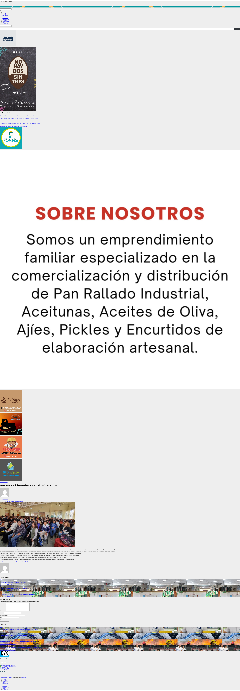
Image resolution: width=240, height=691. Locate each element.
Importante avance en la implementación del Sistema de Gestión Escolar (14, 561)
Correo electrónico (4, 615)
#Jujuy (21, 501)
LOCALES (4, 20)
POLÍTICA (4, 14)
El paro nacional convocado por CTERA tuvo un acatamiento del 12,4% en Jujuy (17, 594)
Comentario (2, 610)
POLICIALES (5, 18)
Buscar (1, 27)
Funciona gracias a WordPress (6, 677)
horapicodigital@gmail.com (9, 665)
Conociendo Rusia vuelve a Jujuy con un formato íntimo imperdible (13, 126)
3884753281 (6, 669)
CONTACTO (5, 23)
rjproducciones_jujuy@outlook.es (10, 666)
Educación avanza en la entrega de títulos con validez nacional (13, 582)
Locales (6, 482)
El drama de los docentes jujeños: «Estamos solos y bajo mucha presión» (15, 588)
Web (1, 617)
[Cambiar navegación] (0, 10)
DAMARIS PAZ (9, 584)
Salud (1, 627)
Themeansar (23, 677)
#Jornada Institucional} (15, 501)
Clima (1, 639)
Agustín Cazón (5, 499)
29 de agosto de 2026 (4, 632)
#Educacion (8, 501)
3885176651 (6, 667)
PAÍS (3, 22)
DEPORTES (5, 15)
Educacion (2, 482)
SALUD (4, 16)
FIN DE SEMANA (6, 21)
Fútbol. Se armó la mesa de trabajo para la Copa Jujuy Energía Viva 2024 (14, 562)
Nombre (2, 612)
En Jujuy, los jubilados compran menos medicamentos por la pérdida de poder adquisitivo (17, 115)
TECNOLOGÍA (5, 19)
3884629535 (6, 668)
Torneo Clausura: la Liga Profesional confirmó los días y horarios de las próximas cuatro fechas (19, 118)
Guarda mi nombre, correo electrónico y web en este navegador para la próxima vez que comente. (21, 619)
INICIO (4, 13)
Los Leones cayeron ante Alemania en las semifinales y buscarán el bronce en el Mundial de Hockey (20, 123)
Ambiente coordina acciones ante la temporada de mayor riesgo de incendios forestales (17, 120)
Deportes (2, 633)
